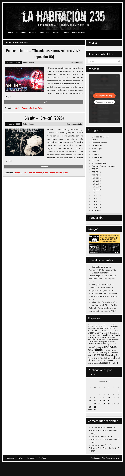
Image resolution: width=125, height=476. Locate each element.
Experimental (115, 333)
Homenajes (97, 148)
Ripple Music (106, 358)
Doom (91, 332)
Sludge (91, 360)
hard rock (92, 335)
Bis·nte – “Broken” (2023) (44, 118)
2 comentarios (76, 62)
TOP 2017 (96, 184)
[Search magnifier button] (119, 61)
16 (90, 400)
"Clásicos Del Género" (95, 325)
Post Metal (97, 352)
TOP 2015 (96, 178)
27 (109, 403)
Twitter (20, 458)
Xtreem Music (62, 173)
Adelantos (105, 327)
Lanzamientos (94, 341)
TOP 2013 (96, 172)
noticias (17, 108)
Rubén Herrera (28, 62)
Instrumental (99, 339)
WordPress (106, 458)
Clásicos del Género (100, 137)
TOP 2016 (96, 181)
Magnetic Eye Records (108, 342)
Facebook (10, 458)
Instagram (31, 458)
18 (99, 400)
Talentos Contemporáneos (103, 166)
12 (104, 397)
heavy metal (101, 335)
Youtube (42, 458)
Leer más (44, 102)
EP (108, 333)
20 (109, 400)
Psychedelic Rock (112, 355)
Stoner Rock (113, 363)
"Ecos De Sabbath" (109, 325)
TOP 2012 (96, 169)
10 (95, 397)
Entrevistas (44, 32)
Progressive (108, 352)
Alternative (113, 327)
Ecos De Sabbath (99, 142)
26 (104, 403)
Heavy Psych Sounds (98, 337)
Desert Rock (114, 331)
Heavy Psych (113, 335)
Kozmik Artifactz (112, 340)
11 (99, 397)
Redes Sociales (78, 32)
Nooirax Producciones (96, 347)
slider (45, 173)
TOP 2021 (96, 192)
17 (95, 400)
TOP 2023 (96, 198)
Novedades (21, 32)
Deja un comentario (74, 124)
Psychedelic (99, 354)
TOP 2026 (96, 207)
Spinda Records (111, 360)
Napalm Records (111, 344)
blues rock (99, 331)
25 (99, 403)
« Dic (90, 409)
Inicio (10, 32)
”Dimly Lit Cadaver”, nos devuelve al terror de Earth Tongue (101, 287)
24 (95, 403)
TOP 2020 (96, 189)
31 (95, 407)
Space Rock (100, 360)
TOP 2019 (96, 186)
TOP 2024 (96, 201)
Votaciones (97, 210)
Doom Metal (26, 173)
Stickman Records (94, 363)
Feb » (96, 409)
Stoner (52, 173)
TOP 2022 (96, 195)
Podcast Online (36, 108)
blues (104, 329)
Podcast (32, 32)
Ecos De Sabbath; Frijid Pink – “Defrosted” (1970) (104, 430)
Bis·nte (17, 173)
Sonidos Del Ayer (99, 163)
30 (90, 407)
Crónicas (95, 139)
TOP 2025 (96, 204)
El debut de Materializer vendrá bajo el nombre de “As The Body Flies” (102, 276)
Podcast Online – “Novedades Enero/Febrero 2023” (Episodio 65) (44, 53)
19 (104, 400)
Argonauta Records (95, 329)
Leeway (115, 458)
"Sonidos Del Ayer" (95, 327)
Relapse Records (93, 358)
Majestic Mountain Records (97, 344)
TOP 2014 (96, 175)
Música (66, 32)
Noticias (55, 32)
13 (109, 397)
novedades (37, 173)
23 (90, 403)
